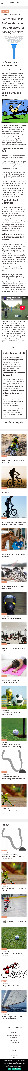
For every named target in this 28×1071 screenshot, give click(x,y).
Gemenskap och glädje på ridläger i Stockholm (13, 555)
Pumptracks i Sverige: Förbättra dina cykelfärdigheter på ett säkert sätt (13, 523)
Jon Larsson (17, 14)
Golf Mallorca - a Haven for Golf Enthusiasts (12, 954)
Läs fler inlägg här (14, 422)
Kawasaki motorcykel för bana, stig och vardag (13, 461)
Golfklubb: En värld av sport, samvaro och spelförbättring (11, 746)
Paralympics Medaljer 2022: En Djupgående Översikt (11, 1017)
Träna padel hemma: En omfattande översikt (13, 812)
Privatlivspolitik (16, 1068)
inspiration (4, 455)
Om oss (14, 1057)
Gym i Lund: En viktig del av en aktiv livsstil (13, 649)
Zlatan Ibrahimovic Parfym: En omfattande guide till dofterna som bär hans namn (13, 779)
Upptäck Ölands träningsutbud (11, 618)
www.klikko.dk (15, 1042)
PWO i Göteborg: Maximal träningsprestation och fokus (11, 681)
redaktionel (5, 11)
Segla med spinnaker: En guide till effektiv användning (12, 587)
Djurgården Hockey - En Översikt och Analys (13, 921)
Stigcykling (5, 492)
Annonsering (14, 1055)
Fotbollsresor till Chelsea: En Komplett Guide (10, 714)
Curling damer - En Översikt (10, 986)
